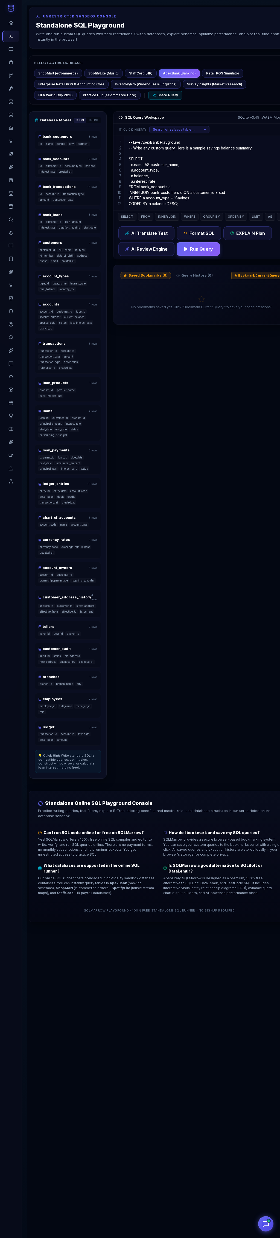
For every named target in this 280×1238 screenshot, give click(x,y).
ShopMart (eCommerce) (58, 73)
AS (270, 216)
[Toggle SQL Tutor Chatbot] (265, 1223)
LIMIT (256, 216)
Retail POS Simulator (222, 73)
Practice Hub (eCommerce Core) (109, 95)
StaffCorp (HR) (141, 73)
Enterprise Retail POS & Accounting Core (71, 84)
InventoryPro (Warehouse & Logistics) (146, 84)
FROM (145, 216)
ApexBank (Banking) (179, 73)
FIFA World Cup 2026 (55, 95)
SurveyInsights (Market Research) (214, 84)
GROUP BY (211, 216)
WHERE (190, 216)
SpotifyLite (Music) (103, 73)
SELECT (127, 216)
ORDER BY (236, 216)
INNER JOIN (167, 216)
